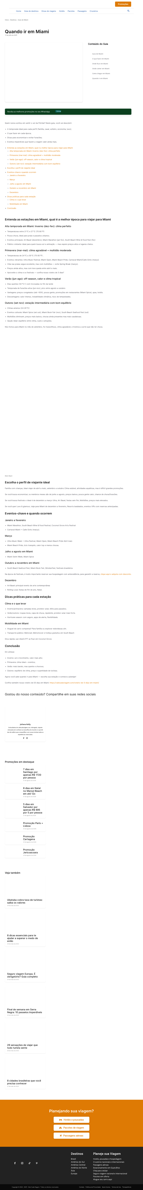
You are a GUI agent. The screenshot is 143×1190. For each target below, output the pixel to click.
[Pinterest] (27, 700)
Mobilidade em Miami (19, 204)
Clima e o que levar (18, 200)
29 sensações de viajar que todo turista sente (22, 1046)
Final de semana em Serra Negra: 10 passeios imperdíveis (24, 1011)
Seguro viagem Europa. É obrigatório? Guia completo (22, 975)
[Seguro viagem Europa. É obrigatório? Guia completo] (25, 962)
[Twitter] (22, 700)
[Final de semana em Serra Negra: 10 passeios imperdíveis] (25, 997)
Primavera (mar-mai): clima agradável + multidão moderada (35, 155)
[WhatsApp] (12, 700)
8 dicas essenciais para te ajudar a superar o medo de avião (22, 938)
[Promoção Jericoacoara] (14, 852)
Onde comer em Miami (100, 68)
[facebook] (24, 738)
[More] (33, 700)
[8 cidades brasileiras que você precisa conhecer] (25, 1069)
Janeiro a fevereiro (18, 175)
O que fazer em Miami (100, 59)
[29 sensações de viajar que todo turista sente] (25, 1033)
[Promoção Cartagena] (14, 838)
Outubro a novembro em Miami (23, 188)
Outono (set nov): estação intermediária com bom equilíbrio (35, 164)
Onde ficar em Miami (100, 64)
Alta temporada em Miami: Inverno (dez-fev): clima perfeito (35, 151)
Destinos (13, 20)
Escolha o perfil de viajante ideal (21, 168)
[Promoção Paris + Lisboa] (14, 825)
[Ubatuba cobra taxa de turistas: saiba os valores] (25, 888)
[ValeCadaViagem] (27, 4)
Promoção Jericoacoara (30, 851)
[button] (128, 11)
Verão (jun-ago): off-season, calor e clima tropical (31, 159)
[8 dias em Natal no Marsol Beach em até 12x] (14, 790)
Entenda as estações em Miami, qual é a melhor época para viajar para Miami (40, 148)
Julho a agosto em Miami (20, 184)
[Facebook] (7, 700)
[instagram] (27, 738)
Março (12, 179)
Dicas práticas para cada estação (21, 196)
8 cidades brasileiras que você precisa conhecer (24, 1082)
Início (7, 20)
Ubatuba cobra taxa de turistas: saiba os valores (25, 901)
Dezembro (14, 192)
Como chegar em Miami (101, 73)
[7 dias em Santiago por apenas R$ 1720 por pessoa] (14, 771)
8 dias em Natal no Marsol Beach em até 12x (32, 791)
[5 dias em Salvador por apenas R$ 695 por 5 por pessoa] (14, 806)
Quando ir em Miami (100, 78)
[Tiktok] (29, 1163)
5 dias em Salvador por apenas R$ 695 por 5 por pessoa (32, 808)
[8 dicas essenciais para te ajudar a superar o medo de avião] (25, 923)
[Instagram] (22, 1163)
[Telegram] (17, 700)
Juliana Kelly (25, 724)
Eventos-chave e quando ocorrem (21, 172)
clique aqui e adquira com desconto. (116, 574)
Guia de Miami (23, 20)
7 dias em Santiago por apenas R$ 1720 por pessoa (32, 773)
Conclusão (11, 208)
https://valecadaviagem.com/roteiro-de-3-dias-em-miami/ (74, 683)
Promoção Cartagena (29, 838)
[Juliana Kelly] (25, 714)
